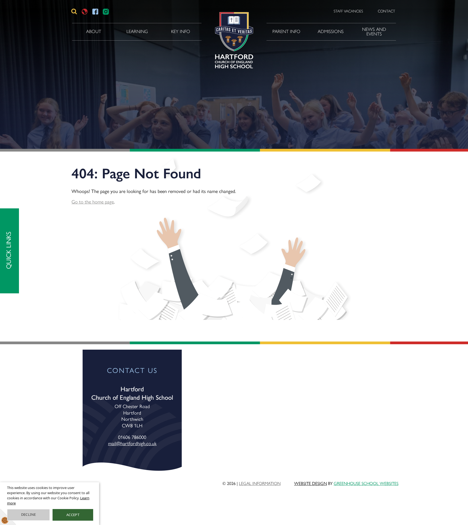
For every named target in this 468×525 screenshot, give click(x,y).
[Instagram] (105, 11)
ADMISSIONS (331, 31)
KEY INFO (180, 31)
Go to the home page (93, 201)
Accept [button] (72, 514)
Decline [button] (28, 514)
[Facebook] (95, 11)
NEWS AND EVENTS (374, 32)
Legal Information (260, 483)
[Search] (74, 11)
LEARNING (137, 31)
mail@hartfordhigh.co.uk (132, 443)
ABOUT (93, 31)
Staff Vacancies (348, 11)
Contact (386, 11)
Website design (310, 483)
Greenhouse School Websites (366, 483)
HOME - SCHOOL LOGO (233, 32)
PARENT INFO (286, 31)
